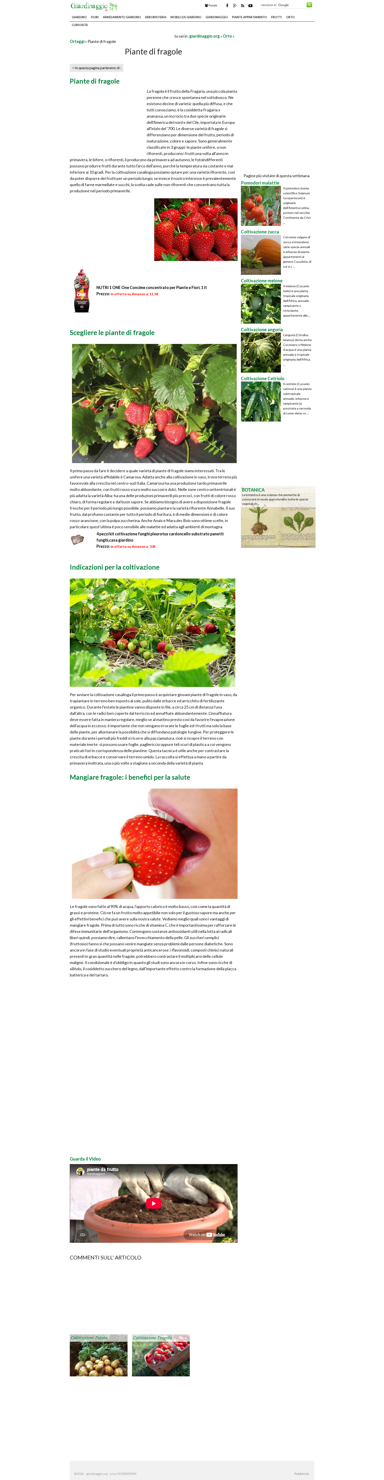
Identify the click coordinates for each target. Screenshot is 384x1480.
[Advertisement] (122, 36)
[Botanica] (278, 516)
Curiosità (80, 25)
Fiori (95, 17)
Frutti (276, 17)
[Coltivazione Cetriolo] (262, 402)
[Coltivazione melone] (262, 304)
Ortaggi (77, 41)
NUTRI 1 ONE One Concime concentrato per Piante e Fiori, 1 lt (151, 287)
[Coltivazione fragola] (161, 1354)
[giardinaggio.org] (95, 6)
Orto (290, 17)
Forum (212, 5)
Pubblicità (301, 1474)
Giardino (79, 17)
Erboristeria (155, 17)
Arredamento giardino (122, 17)
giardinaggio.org (204, 36)
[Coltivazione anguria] (262, 353)
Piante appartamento (249, 17)
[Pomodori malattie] (262, 206)
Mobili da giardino (185, 17)
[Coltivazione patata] (99, 1354)
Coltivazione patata (89, 1337)
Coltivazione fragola (152, 1337)
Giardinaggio (217, 17)
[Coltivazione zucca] (262, 255)
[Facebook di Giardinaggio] (227, 5)
